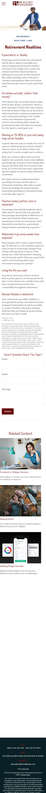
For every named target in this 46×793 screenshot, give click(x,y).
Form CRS (25, 769)
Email (5, 374)
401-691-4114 (18, 748)
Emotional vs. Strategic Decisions (14, 472)
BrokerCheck (25, 775)
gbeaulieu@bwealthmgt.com (23, 764)
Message (6, 389)
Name (4, 359)
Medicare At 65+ (7, 519)
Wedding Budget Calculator (12, 566)
